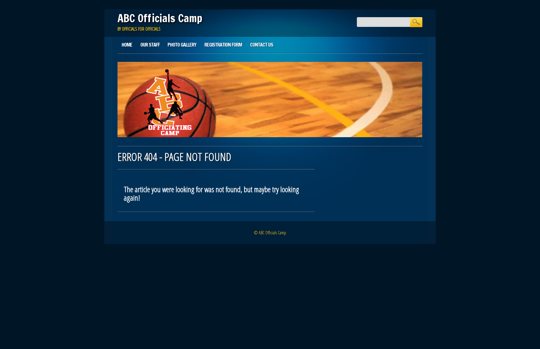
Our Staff (150, 44)
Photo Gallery (182, 44)
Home (127, 44)
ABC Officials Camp (160, 18)
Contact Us (261, 44)
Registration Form (223, 44)
